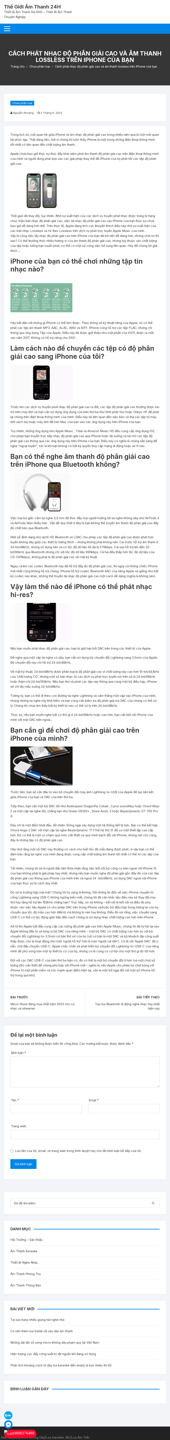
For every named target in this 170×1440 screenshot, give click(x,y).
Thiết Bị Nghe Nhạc (24, 1262)
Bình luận (18, 1053)
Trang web (18, 1126)
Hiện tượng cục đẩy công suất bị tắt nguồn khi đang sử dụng (53, 1354)
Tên (15, 1100)
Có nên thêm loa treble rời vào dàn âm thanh (41, 1331)
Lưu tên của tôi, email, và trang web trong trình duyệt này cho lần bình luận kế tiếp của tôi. (78, 1151)
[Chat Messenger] (8, 1424)
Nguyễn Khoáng (23, 112)
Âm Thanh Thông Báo (25, 1285)
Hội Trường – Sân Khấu (26, 1240)
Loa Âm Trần (80, 1437)
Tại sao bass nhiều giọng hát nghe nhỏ (37, 1320)
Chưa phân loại (22, 103)
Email (94, 1100)
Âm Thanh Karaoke (23, 1251)
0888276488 (24, 1433)
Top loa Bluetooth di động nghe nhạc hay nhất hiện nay (127, 1006)
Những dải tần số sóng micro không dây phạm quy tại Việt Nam (54, 1342)
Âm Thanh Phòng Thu (25, 1274)
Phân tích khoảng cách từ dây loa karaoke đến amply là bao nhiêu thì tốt (61, 1365)
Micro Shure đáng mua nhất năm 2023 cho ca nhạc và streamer (42, 1006)
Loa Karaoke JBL (58, 1437)
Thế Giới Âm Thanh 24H (32, 7)
